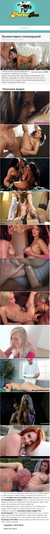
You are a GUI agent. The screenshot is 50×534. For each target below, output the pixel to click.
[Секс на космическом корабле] (25, 408)
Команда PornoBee (9, 519)
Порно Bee (6, 40)
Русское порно (16, 40)
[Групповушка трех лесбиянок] (25, 174)
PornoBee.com (25, 497)
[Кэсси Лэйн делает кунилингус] (25, 107)
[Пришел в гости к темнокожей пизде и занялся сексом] (25, 141)
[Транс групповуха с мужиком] (25, 208)
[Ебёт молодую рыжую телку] (25, 475)
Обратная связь (10, 528)
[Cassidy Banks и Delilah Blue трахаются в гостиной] (25, 241)
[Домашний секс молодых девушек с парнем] (25, 308)
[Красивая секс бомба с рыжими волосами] (25, 442)
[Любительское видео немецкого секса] (25, 275)
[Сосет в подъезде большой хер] (25, 341)
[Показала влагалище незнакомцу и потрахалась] (25, 375)
